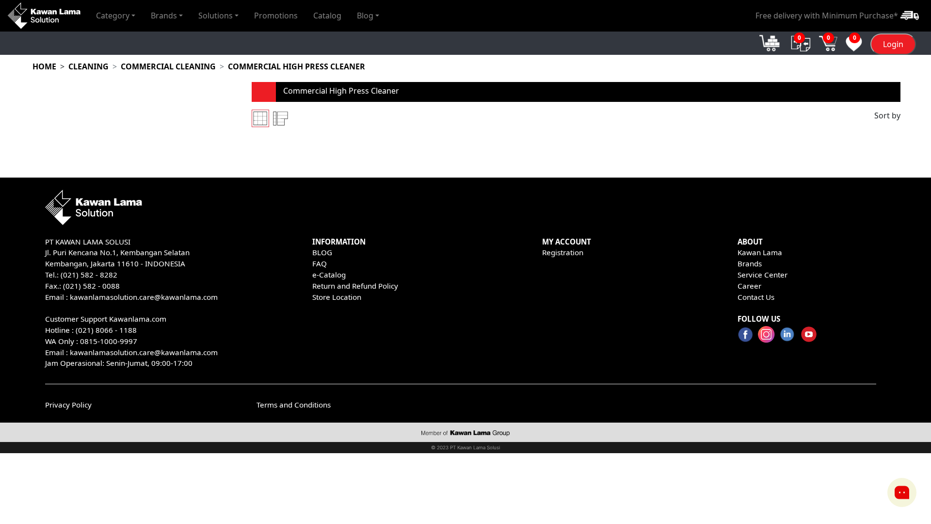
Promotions (276, 15)
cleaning (88, 66)
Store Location (336, 297)
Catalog (327, 15)
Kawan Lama (760, 252)
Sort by (887, 115)
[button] (115, 15)
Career (749, 286)
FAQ (319, 263)
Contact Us (756, 297)
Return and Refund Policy (355, 286)
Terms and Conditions (294, 404)
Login (893, 44)
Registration (562, 252)
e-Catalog (329, 274)
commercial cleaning (168, 66)
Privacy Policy (68, 404)
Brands (750, 263)
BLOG (322, 252)
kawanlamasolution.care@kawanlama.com (144, 297)
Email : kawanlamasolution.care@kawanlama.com (131, 352)
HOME (44, 66)
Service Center (762, 274)
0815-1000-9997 (108, 341)
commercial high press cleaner (296, 66)
